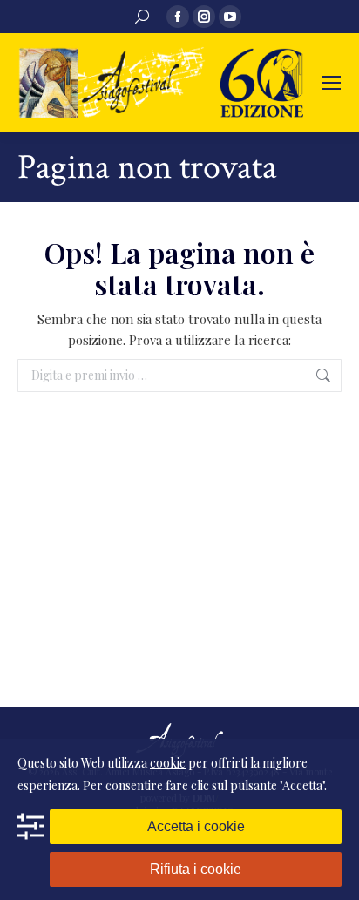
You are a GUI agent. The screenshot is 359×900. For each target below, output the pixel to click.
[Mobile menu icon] (331, 82)
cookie (168, 763)
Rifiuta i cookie (195, 869)
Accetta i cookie (196, 826)
